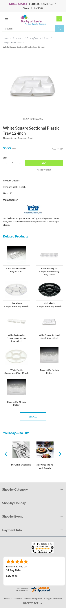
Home (6, 38)
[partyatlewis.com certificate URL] (33, 588)
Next (59, 453)
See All (33, 416)
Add (43, 163)
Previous (6, 453)
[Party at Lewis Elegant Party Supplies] (33, 18)
